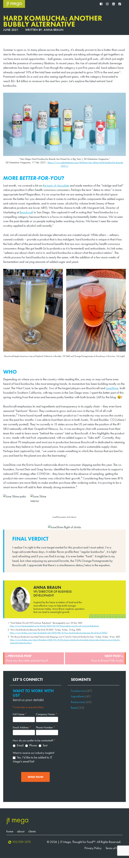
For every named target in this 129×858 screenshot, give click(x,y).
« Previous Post (27, 658)
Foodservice (78, 691)
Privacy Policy (93, 848)
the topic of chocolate (56, 185)
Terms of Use (113, 848)
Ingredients (78, 696)
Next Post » (107, 658)
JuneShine (112, 388)
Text (44, 745)
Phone (33, 745)
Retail (74, 708)
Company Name (46, 714)
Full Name (20, 714)
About (20, 831)
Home (9, 831)
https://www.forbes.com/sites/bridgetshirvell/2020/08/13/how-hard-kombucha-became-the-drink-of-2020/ (59, 632)
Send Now (35, 777)
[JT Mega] (17, 821)
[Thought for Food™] (14, 4)
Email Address (22, 727)
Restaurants (78, 702)
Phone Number (45, 727)
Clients (32, 831)
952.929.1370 (21, 842)
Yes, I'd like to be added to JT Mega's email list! (32, 759)
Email (20, 745)
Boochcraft (26, 212)
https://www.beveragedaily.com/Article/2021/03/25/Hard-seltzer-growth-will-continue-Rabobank (54, 625)
